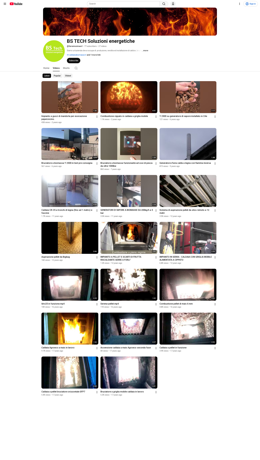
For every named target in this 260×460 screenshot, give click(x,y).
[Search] (164, 4)
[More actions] (97, 116)
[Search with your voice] (173, 4)
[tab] (46, 68)
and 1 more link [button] (93, 55)
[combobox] (124, 3)
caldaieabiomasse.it (77, 55)
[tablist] (130, 68)
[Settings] (239, 3)
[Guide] (4, 3)
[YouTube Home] (16, 4)
